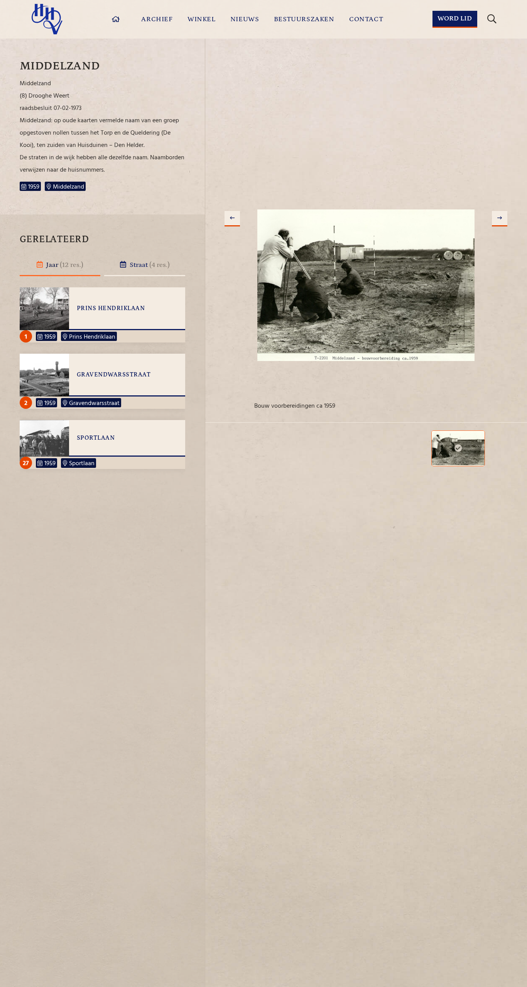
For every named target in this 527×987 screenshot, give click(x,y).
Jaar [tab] (64, 265)
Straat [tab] (149, 265)
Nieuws (244, 19)
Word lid (454, 18)
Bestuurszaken (304, 19)
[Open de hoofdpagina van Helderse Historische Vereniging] (47, 19)
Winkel (201, 19)
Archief (156, 19)
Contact (366, 19)
